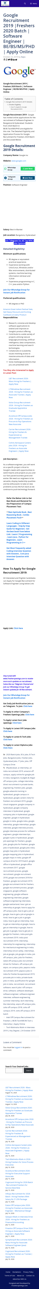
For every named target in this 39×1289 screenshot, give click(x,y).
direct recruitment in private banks (18, 784)
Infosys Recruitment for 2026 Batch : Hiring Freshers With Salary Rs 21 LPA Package (17, 1196)
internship (23, 941)
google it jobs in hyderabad (15, 837)
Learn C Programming (22, 534)
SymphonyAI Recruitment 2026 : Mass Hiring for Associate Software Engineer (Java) (19, 1242)
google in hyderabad (20, 817)
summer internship (11, 1000)
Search (28, 1070)
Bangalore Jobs (14, 758)
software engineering (21, 997)
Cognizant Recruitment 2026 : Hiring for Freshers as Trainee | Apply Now (18, 1254)
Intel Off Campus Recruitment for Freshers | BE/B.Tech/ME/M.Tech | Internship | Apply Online (18, 1020)
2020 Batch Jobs (13, 754)
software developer (25, 990)
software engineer (11, 994)
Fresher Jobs (27, 758)
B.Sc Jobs (24, 754)
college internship (25, 781)
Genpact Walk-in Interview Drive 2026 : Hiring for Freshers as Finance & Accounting (19, 1219)
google (29, 788)
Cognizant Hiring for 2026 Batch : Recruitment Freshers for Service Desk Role (19, 1185)
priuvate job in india (12, 977)
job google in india (23, 954)
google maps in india (12, 857)
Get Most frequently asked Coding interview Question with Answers (18, 551)
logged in (18, 1047)
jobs (15, 957)
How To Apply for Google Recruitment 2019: (19, 108)
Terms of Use (10, 1275)
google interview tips (21, 834)
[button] (25, 3)
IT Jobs (21, 761)
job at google (9, 954)
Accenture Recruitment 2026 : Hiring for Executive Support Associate (18, 1173)
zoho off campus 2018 (12, 1007)
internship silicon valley (13, 951)
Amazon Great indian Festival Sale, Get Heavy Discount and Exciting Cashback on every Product (18, 312)
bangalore (15, 778)
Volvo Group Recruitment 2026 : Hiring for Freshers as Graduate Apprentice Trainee (19, 1110)
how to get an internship (19, 921)
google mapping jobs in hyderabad (18, 854)
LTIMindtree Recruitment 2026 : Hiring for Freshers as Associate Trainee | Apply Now (19, 1099)
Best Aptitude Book (17, 512)
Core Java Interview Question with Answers (17, 556)
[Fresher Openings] (5, 3)
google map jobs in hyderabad (16, 851)
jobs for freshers (25, 957)
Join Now (29, 168)
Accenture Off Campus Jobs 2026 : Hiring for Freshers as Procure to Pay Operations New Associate (19, 1122)
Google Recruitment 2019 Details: (19, 102)
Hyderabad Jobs (10, 761)
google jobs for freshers (18, 844)
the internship (9, 1004)
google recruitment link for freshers (18, 884)
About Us (20, 1275)
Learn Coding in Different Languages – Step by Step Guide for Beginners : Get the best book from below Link (18, 529)
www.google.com (18, 161)
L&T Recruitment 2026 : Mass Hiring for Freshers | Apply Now (20, 381)
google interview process (22, 827)
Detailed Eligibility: (15, 105)
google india (22, 821)
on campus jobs (16, 967)
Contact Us (30, 1275)
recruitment (19, 984)
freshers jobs (19, 788)
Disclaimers (16, 1272)
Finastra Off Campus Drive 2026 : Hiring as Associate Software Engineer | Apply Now (19, 1231)
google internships (21, 824)
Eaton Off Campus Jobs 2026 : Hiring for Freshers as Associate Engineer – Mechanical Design (18, 1208)
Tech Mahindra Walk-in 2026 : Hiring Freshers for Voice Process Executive (19, 1162)
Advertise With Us (19, 1279)
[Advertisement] (19, 208)
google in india (9, 821)
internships (29, 951)
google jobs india (27, 847)
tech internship (27, 1000)
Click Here (18, 628)
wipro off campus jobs (25, 1004)
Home (8, 1272)
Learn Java (12, 537)
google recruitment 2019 (21, 881)
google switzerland (11, 904)
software (12, 990)
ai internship (23, 768)
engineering (8, 788)
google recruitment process (15, 887)
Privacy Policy (28, 1272)
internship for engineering (14, 944)
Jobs (26, 761)
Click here (27, 706)
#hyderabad (11, 768)
